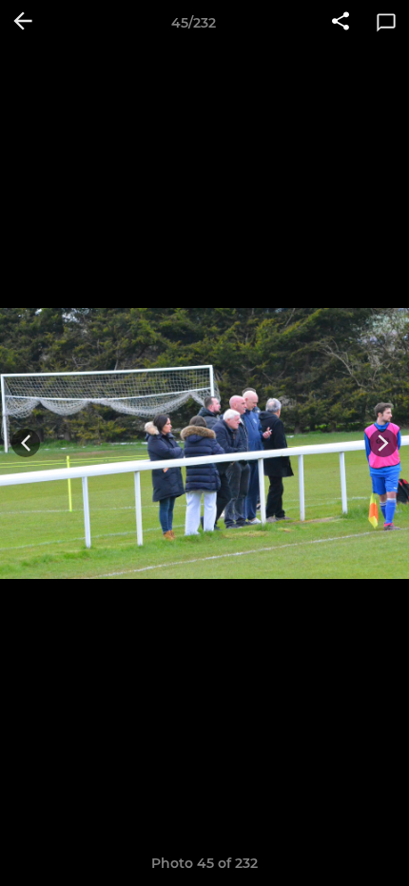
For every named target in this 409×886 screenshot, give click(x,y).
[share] (340, 23)
